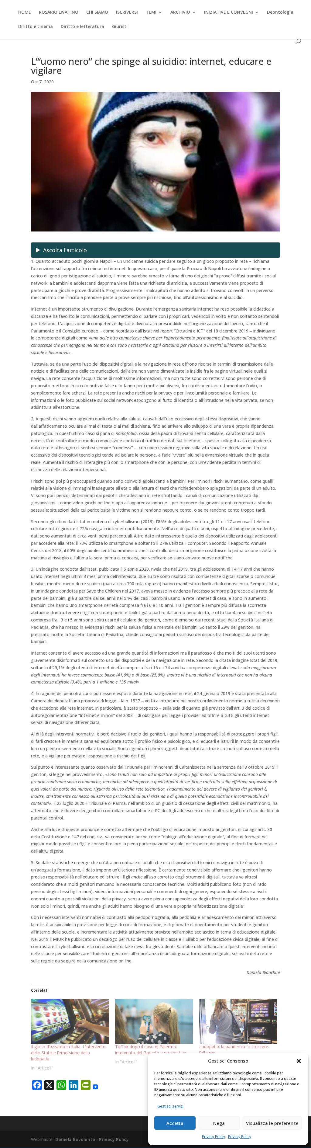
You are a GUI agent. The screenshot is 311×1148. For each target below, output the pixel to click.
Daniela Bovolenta (75, 1139)
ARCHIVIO (180, 12)
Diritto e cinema (35, 26)
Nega (219, 1123)
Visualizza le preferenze (272, 1123)
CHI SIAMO (97, 12)
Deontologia (280, 12)
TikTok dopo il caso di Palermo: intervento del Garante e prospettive (150, 1050)
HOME (24, 12)
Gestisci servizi (170, 1106)
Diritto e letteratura (82, 26)
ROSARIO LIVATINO (58, 12)
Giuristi (120, 26)
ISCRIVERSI (127, 12)
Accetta (174, 1123)
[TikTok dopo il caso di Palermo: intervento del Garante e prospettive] (154, 1021)
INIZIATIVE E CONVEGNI (228, 12)
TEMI (151, 12)
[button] (299, 1061)
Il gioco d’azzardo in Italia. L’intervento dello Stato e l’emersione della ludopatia (68, 1053)
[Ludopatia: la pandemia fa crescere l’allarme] (238, 1021)
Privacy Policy (213, 1136)
